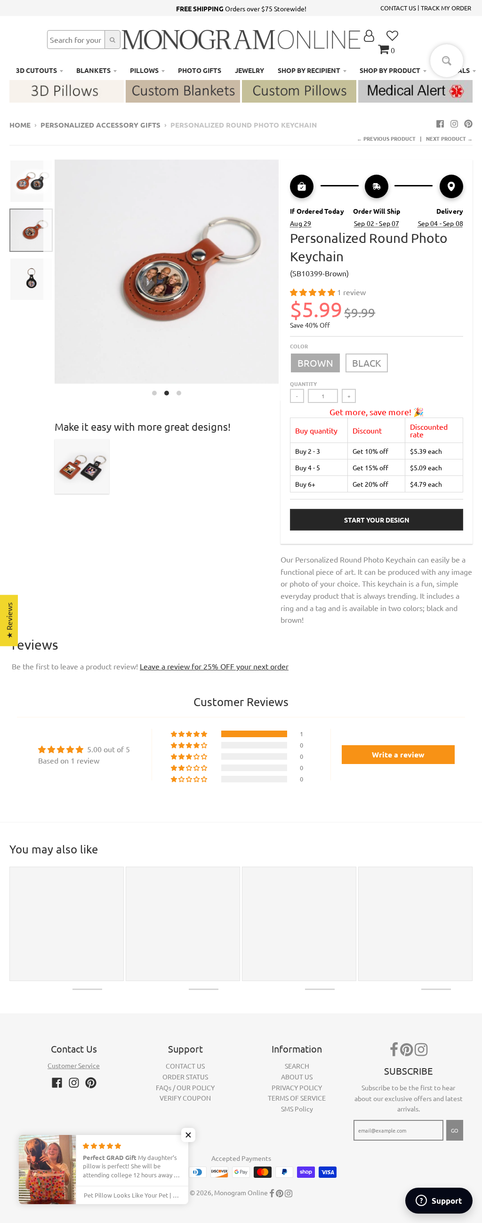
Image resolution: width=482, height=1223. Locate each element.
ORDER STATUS (185, 1076)
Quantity (303, 383)
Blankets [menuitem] (93, 70)
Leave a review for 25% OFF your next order (214, 666)
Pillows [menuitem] (144, 70)
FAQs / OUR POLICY (185, 1087)
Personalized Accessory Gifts (100, 124)
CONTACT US (398, 8)
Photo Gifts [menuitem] (199, 70)
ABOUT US (297, 1076)
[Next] (284, 280)
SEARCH (297, 1066)
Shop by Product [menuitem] (390, 70)
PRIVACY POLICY (297, 1087)
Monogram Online (241, 1192)
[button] (313, 292)
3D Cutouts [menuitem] (36, 70)
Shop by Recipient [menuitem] (309, 70)
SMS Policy (297, 1108)
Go (454, 1130)
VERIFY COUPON (185, 1098)
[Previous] (49, 280)
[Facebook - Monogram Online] (440, 123)
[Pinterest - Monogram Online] (468, 123)
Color (299, 346)
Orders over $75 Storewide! (241, 8)
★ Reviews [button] (9, 621)
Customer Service (74, 1065)
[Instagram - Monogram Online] (454, 123)
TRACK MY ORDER (446, 8)
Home (20, 124)
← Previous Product (386, 138)
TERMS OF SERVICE (297, 1098)
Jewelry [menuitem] (249, 70)
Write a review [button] (398, 754)
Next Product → (449, 138)
